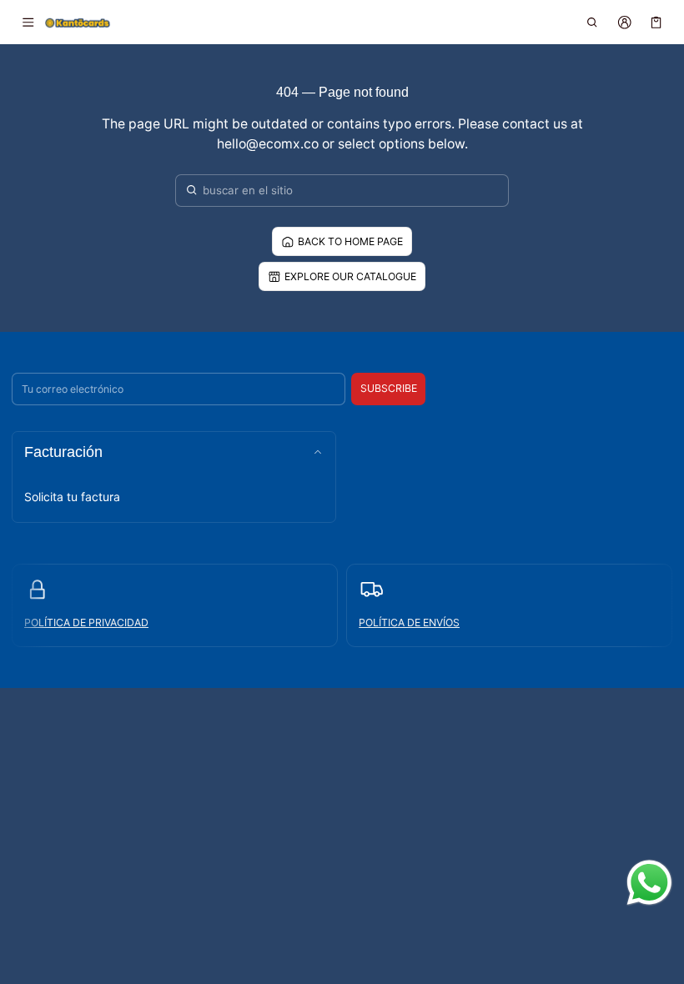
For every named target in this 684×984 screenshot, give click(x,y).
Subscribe (388, 388)
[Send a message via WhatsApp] (649, 882)
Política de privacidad (86, 622)
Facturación (63, 452)
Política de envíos (409, 622)
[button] (592, 22)
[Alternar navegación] (28, 22)
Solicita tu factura (72, 496)
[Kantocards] (77, 21)
